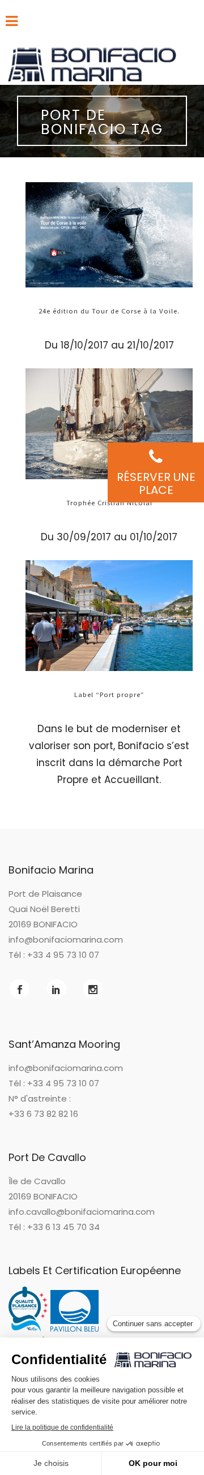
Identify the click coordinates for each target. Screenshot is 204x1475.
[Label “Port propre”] (109, 615)
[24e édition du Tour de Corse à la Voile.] (109, 234)
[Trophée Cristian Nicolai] (109, 424)
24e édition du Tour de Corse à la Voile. (109, 310)
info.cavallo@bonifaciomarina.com (81, 1212)
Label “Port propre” (109, 694)
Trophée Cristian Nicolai (109, 502)
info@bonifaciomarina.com (65, 939)
